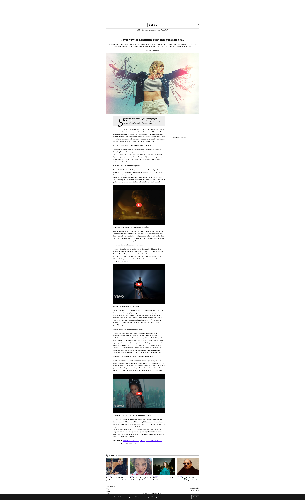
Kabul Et (195, 497)
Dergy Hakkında (110, 486)
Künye (108, 489)
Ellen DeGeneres (156, 441)
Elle (127, 441)
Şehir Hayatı (153, 30)
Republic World (134, 441)
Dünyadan (153, 36)
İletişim (108, 491)
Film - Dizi (145, 30)
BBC (124, 441)
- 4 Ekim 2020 (152, 50)
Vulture (148, 441)
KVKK (108, 494)
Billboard (142, 441)
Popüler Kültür (163, 30)
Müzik (138, 30)
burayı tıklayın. (157, 497)
